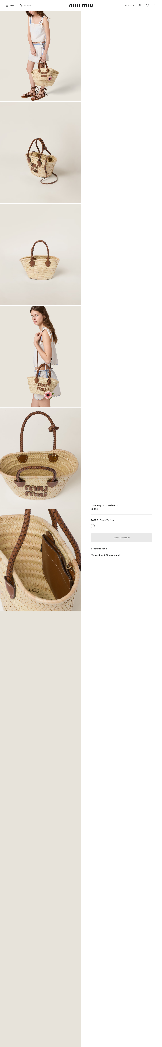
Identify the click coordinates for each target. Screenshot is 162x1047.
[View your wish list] (147, 6)
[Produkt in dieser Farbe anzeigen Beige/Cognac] (93, 526)
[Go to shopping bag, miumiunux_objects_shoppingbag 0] (155, 6)
